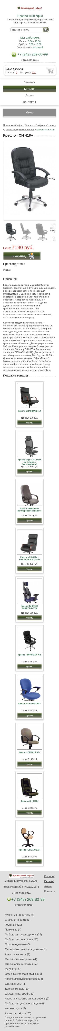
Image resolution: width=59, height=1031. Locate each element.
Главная (29, 82)
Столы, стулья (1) (15, 983)
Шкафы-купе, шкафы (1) (19, 993)
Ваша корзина (14, 68)
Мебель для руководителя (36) (23, 934)
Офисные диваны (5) (17, 944)
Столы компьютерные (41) (21, 959)
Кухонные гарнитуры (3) (19, 914)
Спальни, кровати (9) (17, 919)
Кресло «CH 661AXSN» (29, 703)
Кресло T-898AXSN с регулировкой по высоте (29, 509)
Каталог (29, 88)
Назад (8, 178)
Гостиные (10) (13, 924)
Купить (29, 422)
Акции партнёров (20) (18, 1013)
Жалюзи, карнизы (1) (17, 954)
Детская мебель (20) (17, 988)
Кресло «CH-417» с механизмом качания (29, 558)
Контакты (29, 102)
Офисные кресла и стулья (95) (23, 974)
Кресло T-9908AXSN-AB (29, 655)
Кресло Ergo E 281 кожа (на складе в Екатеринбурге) (29, 462)
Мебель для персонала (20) (21, 939)
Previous (9, 230)
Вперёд (51, 178)
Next (52, 230)
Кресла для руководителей (19, 129)
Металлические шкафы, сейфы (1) (26, 949)
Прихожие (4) (13, 929)
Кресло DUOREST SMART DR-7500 (29, 607)
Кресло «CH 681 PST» (29, 752)
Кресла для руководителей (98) (24, 978)
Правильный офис (13, 125)
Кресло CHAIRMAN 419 (29, 411)
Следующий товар (45, 125)
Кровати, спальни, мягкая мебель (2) (27, 998)
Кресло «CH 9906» (30, 801)
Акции (29, 95)
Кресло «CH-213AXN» (29, 850)
